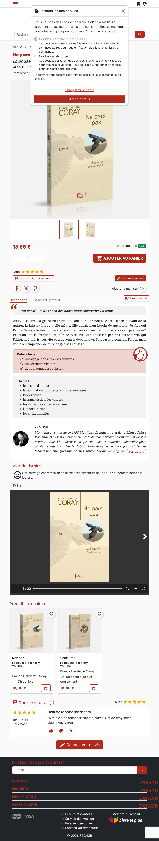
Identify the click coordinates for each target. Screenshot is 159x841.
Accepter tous (79, 99)
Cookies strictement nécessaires (63, 39)
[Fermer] (123, 11)
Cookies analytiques (54, 56)
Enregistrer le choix (79, 90)
